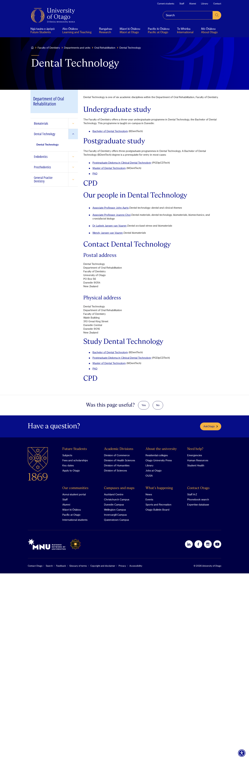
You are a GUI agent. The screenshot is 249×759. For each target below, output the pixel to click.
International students (74, 519)
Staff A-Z (192, 494)
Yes (144, 405)
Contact (217, 3)
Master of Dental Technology (109, 168)
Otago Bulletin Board (157, 509)
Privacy (122, 566)
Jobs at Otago (154, 470)
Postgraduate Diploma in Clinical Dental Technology (121, 162)
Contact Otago (198, 488)
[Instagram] (208, 544)
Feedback (61, 566)
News (149, 494)
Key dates (68, 465)
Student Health (195, 465)
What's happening (159, 488)
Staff (181, 3)
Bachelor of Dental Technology (110, 131)
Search (49, 566)
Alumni (192, 3)
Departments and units (77, 47)
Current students (165, 3)
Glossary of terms (78, 566)
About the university (161, 449)
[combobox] (188, 15)
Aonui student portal (74, 494)
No (158, 405)
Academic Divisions (118, 449)
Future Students (74, 449)
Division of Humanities (116, 465)
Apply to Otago (71, 470)
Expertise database (198, 504)
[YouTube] (217, 544)
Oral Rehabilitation (104, 47)
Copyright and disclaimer (102, 566)
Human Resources (197, 460)
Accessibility (135, 566)
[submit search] (217, 15)
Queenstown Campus (116, 519)
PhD (94, 173)
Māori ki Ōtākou (71, 509)
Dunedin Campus (114, 504)
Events (149, 499)
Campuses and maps (119, 488)
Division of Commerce (117, 455)
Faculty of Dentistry (49, 47)
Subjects (67, 455)
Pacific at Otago (71, 514)
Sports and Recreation (158, 504)
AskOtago (209, 426)
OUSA (149, 475)
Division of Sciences (115, 470)
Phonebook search (198, 499)
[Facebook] (198, 544)
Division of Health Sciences (119, 460)
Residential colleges (157, 455)
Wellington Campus (115, 509)
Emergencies (194, 455)
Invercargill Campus (115, 514)
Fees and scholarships (75, 460)
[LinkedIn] (189, 544)
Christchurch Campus (116, 499)
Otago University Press (159, 460)
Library (204, 3)
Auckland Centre (113, 494)
